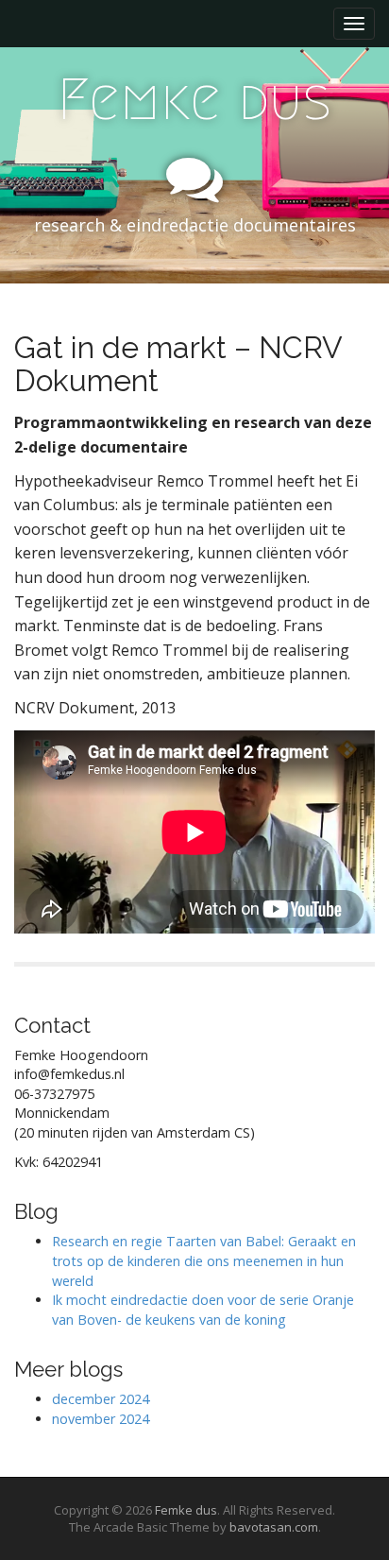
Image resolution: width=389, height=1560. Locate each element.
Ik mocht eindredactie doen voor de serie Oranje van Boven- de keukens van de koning (203, 1310)
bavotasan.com (273, 1526)
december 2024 (100, 1399)
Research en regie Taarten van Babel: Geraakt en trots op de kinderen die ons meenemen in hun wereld (204, 1260)
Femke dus (194, 99)
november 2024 (100, 1419)
